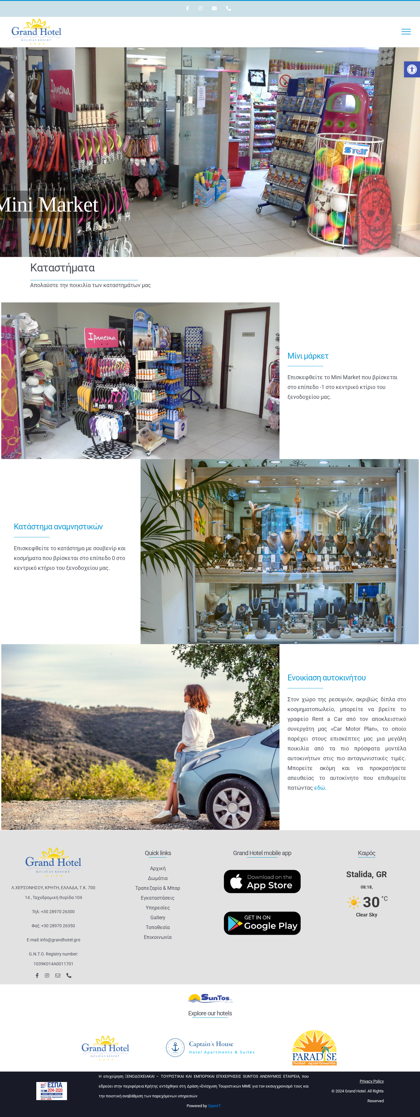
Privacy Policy (372, 1081)
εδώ (319, 787)
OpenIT (214, 1105)
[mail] (57, 975)
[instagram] (47, 975)
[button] (412, 69)
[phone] (68, 975)
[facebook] (37, 975)
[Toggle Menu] (406, 31)
